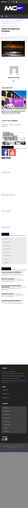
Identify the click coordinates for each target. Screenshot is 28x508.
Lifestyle (7, 252)
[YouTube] (16, 1)
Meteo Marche (5, 227)
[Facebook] (13, 1)
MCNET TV (7, 239)
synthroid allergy (7, 293)
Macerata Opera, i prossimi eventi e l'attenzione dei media (12, 21)
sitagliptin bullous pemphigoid (11, 272)
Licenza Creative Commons (16, 382)
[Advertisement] (13, 337)
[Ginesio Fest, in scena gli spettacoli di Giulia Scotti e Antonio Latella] (14, 100)
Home (3, 20)
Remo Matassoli (13, 26)
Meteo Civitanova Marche (8, 195)
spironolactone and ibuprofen (11, 300)
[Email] (13, 81)
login (4, 2)
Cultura (6, 245)
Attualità (7, 242)
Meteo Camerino (6, 211)
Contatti (6, 394)
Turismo (6, 262)
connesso (11, 124)
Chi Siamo (6, 390)
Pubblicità (6, 397)
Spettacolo (9, 20)
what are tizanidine (8, 278)
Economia (7, 249)
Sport (6, 259)
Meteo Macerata (6, 172)
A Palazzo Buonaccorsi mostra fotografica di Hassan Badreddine (13, 273)
